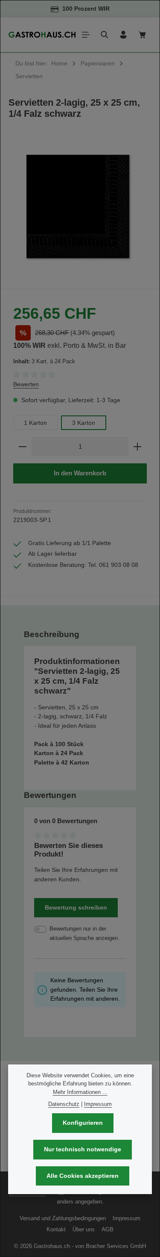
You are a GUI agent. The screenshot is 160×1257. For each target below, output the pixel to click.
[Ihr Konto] (123, 34)
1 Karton (35, 422)
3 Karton (83, 422)
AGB (107, 1229)
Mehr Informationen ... (80, 1092)
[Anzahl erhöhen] (137, 447)
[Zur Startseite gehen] (42, 34)
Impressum (126, 1218)
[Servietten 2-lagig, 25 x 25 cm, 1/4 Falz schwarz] (80, 208)
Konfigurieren (83, 1122)
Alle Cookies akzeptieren (83, 1175)
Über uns (84, 1229)
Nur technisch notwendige (82, 1149)
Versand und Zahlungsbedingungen (63, 1218)
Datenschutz (63, 1104)
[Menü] (85, 34)
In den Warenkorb (80, 473)
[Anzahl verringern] (22, 447)
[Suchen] (104, 34)
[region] (80, 208)
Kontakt (56, 1229)
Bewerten (26, 384)
